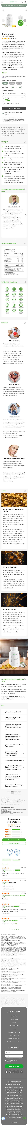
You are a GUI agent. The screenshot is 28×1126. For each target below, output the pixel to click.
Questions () (16, 860)
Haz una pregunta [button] (14, 843)
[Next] (25, 215)
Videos (14, 1022)
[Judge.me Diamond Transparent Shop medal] (17, 852)
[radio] (3, 93)
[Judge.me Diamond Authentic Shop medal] (10, 852)
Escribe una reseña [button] (14, 840)
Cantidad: (5, 87)
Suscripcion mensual (11, 98)
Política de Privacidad (13, 1038)
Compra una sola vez (10, 93)
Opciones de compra (7, 90)
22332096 (3, 978)
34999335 (3, 974)
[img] (5, 868)
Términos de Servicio (14, 1035)
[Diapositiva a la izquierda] (3, 20)
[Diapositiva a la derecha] (24, 20)
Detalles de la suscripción (12, 103)
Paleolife (15, 1122)
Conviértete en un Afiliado (14, 1041)
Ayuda (14, 1029)
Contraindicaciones (14, 1025)
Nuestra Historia (14, 1019)
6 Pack (19, 83)
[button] (2, 1)
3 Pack (12, 83)
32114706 (3, 968)
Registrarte (14, 1066)
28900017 (3, 981)
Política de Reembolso (14, 1032)
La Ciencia (14, 1016)
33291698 (3, 971)
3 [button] (14, 929)
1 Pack (5, 83)
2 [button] (12, 929)
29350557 (3, 984)
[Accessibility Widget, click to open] (3, 1118)
